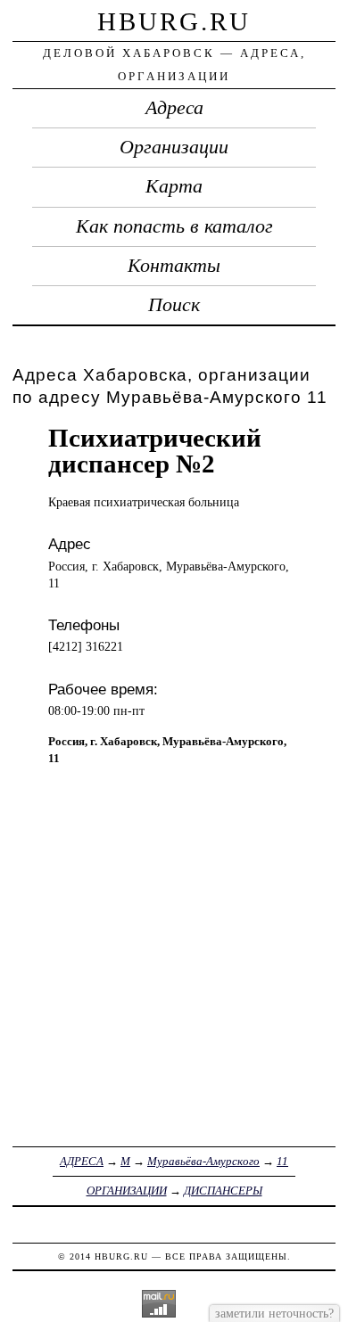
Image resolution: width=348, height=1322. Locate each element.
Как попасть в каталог (174, 226)
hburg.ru (174, 21)
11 (282, 1161)
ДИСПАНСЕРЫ (223, 1190)
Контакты (174, 265)
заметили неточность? (274, 1313)
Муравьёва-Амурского (203, 1161)
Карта (174, 186)
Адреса (174, 108)
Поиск (174, 305)
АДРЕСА (82, 1161)
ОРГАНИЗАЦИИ (127, 1190)
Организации (174, 147)
